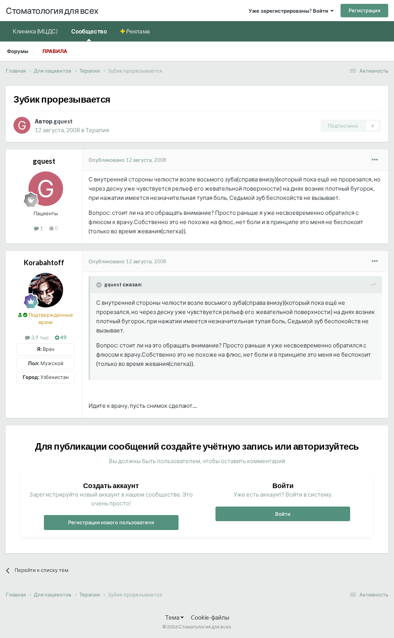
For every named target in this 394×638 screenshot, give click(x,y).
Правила (54, 51)
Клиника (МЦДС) (35, 31)
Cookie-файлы (210, 617)
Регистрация (364, 10)
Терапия (97, 129)
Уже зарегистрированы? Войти (290, 11)
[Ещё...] (374, 159)
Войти (282, 514)
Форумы (17, 51)
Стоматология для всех (52, 10)
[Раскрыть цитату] (99, 285)
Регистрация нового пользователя (111, 522)
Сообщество (89, 31)
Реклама (137, 31)
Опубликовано (127, 160)
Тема (172, 617)
